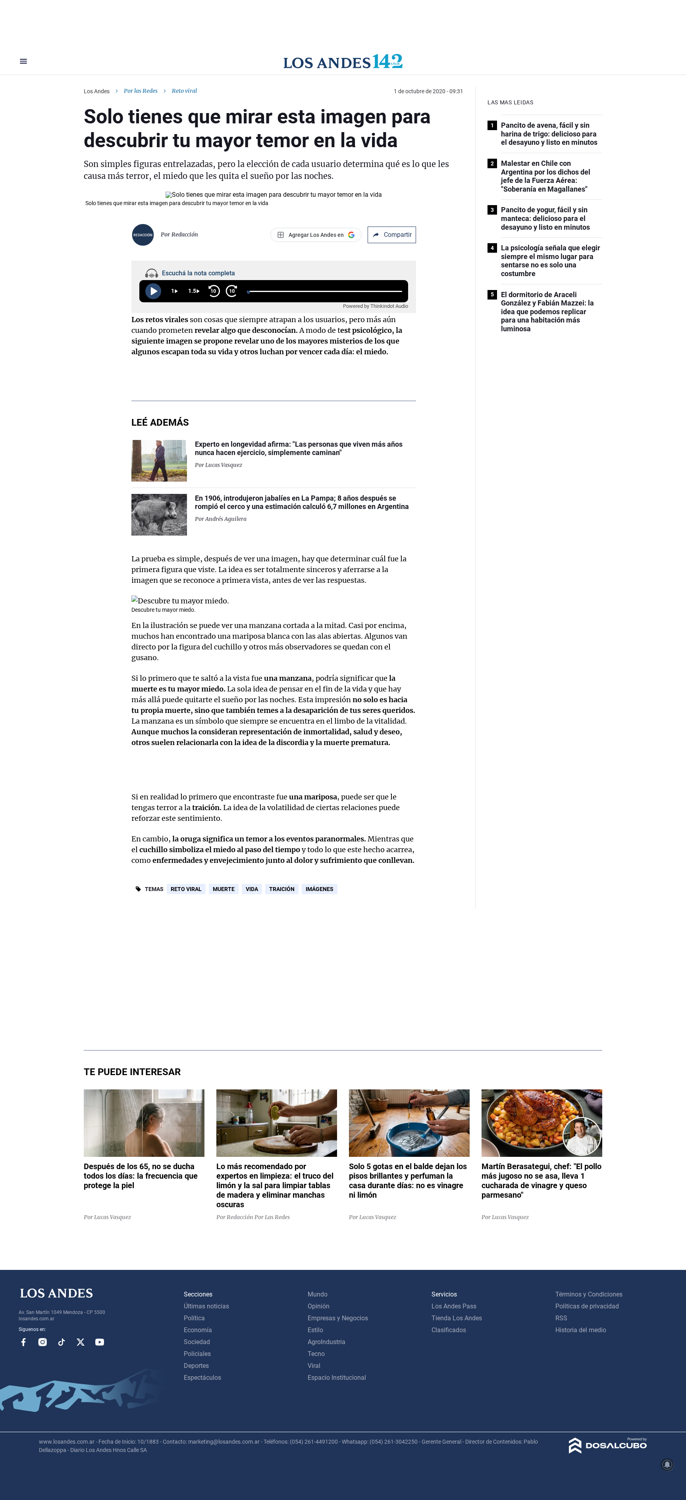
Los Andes (97, 91)
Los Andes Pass (454, 1306)
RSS (561, 1318)
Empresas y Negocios (338, 1318)
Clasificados (449, 1330)
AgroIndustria (326, 1342)
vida (252, 889)
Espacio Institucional (337, 1377)
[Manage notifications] (667, 1464)
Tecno (316, 1354)
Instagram (42, 1342)
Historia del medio (580, 1330)
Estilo (315, 1330)
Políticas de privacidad (587, 1306)
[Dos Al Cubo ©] (608, 1451)
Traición (282, 889)
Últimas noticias (206, 1306)
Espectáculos (202, 1377)
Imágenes (319, 889)
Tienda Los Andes (457, 1318)
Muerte (224, 889)
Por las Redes (141, 90)
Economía (198, 1330)
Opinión (319, 1306)
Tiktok (61, 1342)
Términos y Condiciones (588, 1294)
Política (194, 1318)
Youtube (99, 1342)
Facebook (23, 1342)
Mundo (318, 1294)
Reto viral (186, 889)
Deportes (196, 1365)
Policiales (197, 1354)
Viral (314, 1365)
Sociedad (197, 1342)
